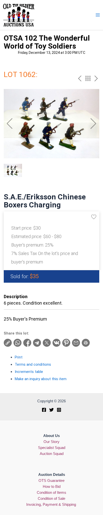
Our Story (52, 442)
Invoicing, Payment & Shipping (51, 505)
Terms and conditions (33, 364)
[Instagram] (59, 410)
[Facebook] (44, 410)
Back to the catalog (88, 78)
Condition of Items (51, 493)
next (96, 78)
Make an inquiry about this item (40, 379)
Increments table (29, 371)
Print (18, 357)
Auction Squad (52, 454)
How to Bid (51, 487)
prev (79, 78)
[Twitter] (51, 410)
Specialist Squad (51, 448)
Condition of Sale (51, 499)
